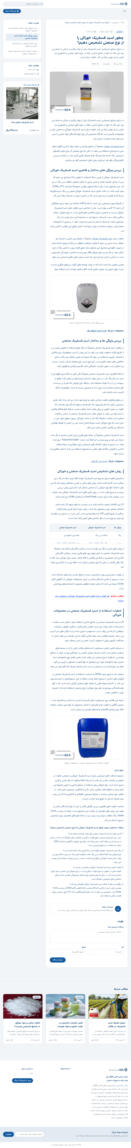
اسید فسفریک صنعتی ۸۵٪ (22, 122)
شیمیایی (115, 22)
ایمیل (83, 947)
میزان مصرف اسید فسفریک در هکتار (116, 1024)
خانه (124, 11)
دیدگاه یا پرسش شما (116, 927)
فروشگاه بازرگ (10, 11)
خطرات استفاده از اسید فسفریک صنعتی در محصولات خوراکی (22, 52)
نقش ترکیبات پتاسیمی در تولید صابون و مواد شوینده (70, 1024)
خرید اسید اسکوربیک (97, 331)
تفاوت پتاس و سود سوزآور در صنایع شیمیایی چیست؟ (27, 1024)
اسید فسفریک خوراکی (114, 146)
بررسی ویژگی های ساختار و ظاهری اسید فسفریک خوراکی (22, 29)
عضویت (8, 1134)
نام (123, 947)
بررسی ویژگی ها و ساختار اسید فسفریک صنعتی (25, 37)
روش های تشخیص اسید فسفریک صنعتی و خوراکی (24, 45)
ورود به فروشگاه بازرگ (22, 1080)
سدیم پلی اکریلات (99, 461)
